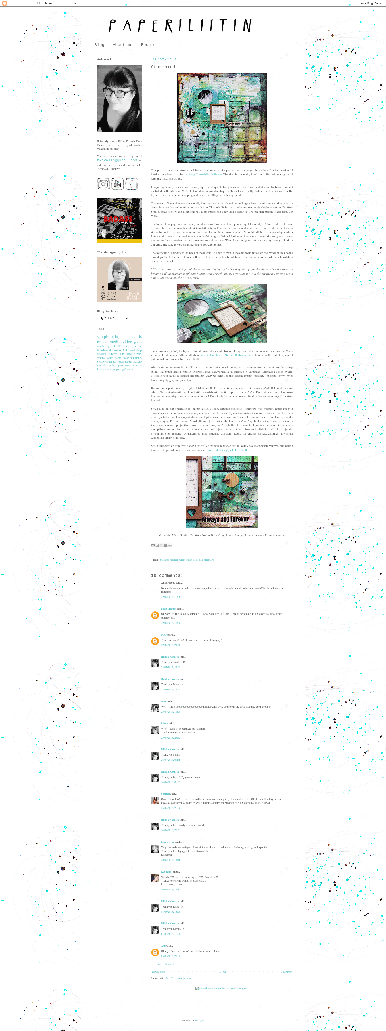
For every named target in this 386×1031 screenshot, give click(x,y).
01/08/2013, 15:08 (170, 911)
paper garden (125, 361)
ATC (125, 350)
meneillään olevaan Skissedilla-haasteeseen (226, 355)
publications (124, 365)
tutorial (101, 354)
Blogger (199, 1020)
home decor (122, 357)
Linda (164, 723)
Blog (99, 45)
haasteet (174, 559)
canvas (117, 350)
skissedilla (198, 559)
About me (122, 45)
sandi (164, 701)
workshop (135, 350)
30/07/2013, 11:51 (170, 889)
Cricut (127, 369)
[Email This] (153, 545)
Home (222, 971)
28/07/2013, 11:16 (170, 859)
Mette (164, 634)
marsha (101, 357)
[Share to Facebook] (166, 545)
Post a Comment (165, 964)
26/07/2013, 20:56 (170, 808)
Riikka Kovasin (170, 657)
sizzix (138, 354)
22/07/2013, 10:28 (170, 596)
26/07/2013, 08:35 (170, 759)
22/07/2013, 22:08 (170, 667)
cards (137, 336)
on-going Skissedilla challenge (203, 174)
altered (113, 354)
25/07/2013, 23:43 (170, 737)
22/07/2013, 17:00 (170, 622)
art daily (113, 361)
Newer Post (158, 971)
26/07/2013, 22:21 (170, 830)
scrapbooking (185, 559)
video (127, 341)
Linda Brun (168, 842)
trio (132, 369)
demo (109, 369)
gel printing (118, 369)
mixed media (108, 341)
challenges (164, 559)
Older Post (286, 971)
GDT (117, 346)
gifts (111, 365)
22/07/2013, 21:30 (170, 645)
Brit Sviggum (168, 609)
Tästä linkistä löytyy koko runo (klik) (229, 450)
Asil (163, 946)
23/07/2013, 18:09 (170, 711)
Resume (148, 45)
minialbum (136, 357)
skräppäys (209, 559)
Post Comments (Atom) (178, 978)
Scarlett (165, 794)
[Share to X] (161, 545)
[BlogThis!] (157, 545)
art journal (133, 346)
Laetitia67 (166, 872)
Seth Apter (102, 361)
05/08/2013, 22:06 (170, 956)
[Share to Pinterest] (170, 545)
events (110, 357)
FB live (126, 354)
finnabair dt (104, 350)
